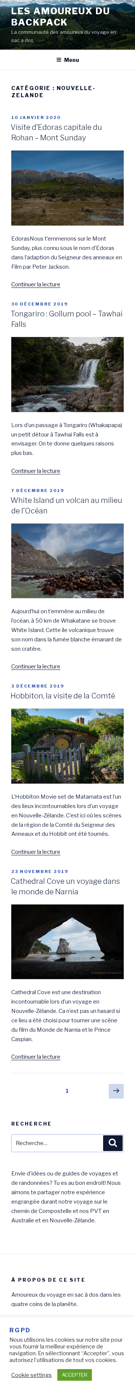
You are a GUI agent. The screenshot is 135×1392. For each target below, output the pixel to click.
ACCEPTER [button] (74, 1375)
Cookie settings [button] (31, 1375)
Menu (71, 60)
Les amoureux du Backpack (60, 17)
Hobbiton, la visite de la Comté (62, 695)
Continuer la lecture (35, 284)
